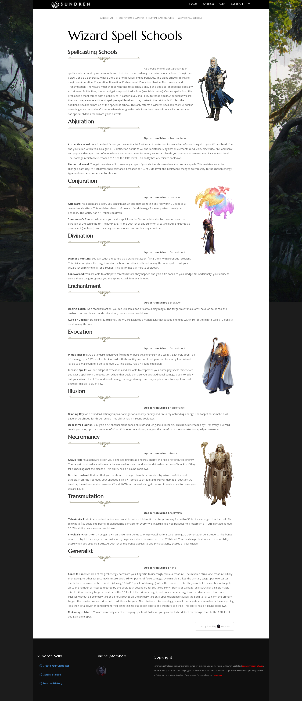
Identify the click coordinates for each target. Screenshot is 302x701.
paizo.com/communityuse (252, 666)
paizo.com (218, 675)
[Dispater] (101, 671)
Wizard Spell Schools (190, 18)
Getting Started (51, 674)
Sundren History (52, 683)
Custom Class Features (161, 18)
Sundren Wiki (107, 18)
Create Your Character (131, 18)
